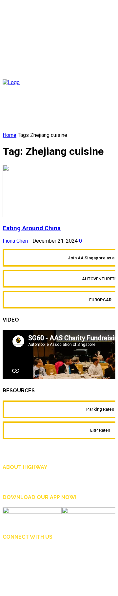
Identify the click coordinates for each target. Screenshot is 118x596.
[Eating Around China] (42, 215)
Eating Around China (32, 228)
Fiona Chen (15, 241)
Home (9, 135)
